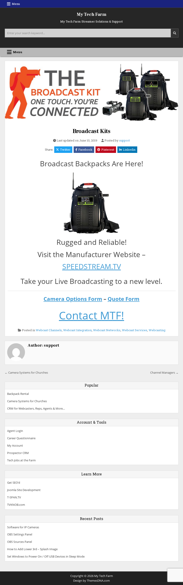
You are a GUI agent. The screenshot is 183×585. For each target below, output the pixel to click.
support (124, 140)
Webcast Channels (49, 330)
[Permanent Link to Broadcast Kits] (91, 93)
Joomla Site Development (24, 490)
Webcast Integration (77, 330)
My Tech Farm (91, 14)
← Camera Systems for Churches (26, 373)
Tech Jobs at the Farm (21, 460)
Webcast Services (134, 330)
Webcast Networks (107, 330)
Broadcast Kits (91, 131)
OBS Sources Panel (19, 542)
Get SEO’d (13, 483)
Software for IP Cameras (23, 527)
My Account (15, 445)
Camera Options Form (73, 298)
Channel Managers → (164, 373)
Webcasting (157, 330)
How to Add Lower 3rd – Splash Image (32, 549)
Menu (16, 4)
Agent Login (15, 431)
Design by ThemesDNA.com (91, 581)
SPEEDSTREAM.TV (91, 266)
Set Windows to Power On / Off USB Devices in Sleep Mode (46, 556)
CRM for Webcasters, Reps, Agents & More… (36, 408)
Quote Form (123, 298)
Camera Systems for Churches (27, 401)
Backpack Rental (18, 394)
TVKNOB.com (16, 505)
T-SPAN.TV (14, 497)
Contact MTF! (91, 315)
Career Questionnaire (21, 438)
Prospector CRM (18, 453)
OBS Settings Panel (19, 534)
